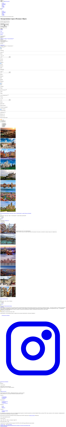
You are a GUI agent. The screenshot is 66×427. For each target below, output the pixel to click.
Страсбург (2, 86)
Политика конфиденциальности (5, 425)
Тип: (1, 98)
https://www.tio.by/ (32, 415)
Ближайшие (4, 123)
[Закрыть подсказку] (0, 382)
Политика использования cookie (25, 425)
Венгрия (1, 60)
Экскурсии (4, 3)
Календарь (3, 4)
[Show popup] (4, 22)
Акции (3, 6)
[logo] (7, 1)
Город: (1, 71)
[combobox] (5, 21)
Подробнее (2, 223)
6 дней (1, 91)
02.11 (2, 218)
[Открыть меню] (1, 1)
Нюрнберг (2, 81)
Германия (1, 62)
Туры (1, 48)
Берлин (1, 74)
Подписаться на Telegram (5, 315)
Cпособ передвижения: (4, 95)
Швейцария (2, 69)
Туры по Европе (2, 108)
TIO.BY (2, 424)
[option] (34, 123)
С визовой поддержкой (3, 107)
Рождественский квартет (4, 298)
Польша (1, 64)
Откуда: (1, 52)
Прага (1, 84)
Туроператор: (2, 112)
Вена (1, 77)
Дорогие (4, 126)
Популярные (4, 124)
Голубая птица (2, 115)
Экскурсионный (2, 110)
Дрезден (1, 79)
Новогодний (2, 103)
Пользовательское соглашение (15, 425)
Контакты (3, 407)
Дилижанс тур (2, 114)
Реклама (3, 411)
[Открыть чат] (0, 389)
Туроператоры (4, 397)
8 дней (1, 93)
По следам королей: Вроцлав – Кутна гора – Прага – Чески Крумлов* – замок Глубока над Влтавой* (15, 213)
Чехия (1, 67)
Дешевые (4, 125)
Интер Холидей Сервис (4, 117)
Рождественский (2, 105)
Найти (1, 28)
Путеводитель (4, 396)
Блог (3, 5)
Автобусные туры (5, 401)
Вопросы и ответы (5, 410)
